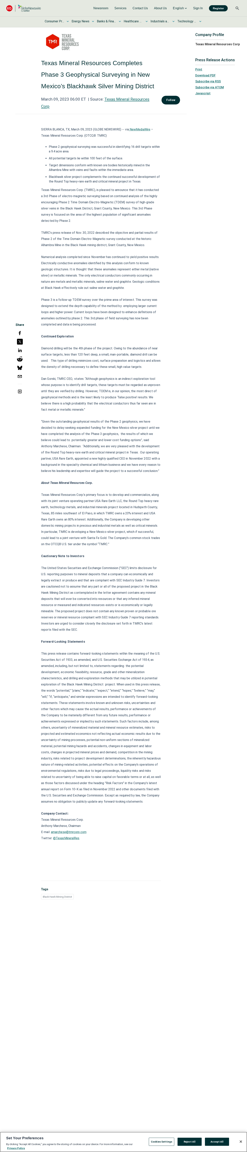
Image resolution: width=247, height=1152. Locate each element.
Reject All (189, 1141)
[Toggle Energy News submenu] (93, 21)
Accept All (217, 1141)
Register (218, 8)
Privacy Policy (16, 1148)
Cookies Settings (161, 1141)
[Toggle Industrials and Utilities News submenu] (173, 21)
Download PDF (205, 75)
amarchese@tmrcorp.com (68, 832)
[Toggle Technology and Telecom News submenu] (200, 21)
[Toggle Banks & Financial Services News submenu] (120, 21)
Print (198, 69)
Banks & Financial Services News (106, 21)
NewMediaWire (139, 129)
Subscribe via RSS (208, 81)
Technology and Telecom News (187, 21)
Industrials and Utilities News (160, 21)
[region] (123, 1142)
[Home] (23, 8)
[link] (100, 8)
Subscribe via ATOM (209, 87)
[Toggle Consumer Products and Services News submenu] (68, 21)
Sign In (198, 8)
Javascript (203, 93)
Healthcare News (133, 21)
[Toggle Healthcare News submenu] (147, 21)
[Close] (241, 1141)
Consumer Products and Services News (54, 21)
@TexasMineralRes (66, 838)
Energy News (80, 21)
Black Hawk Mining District (57, 896)
